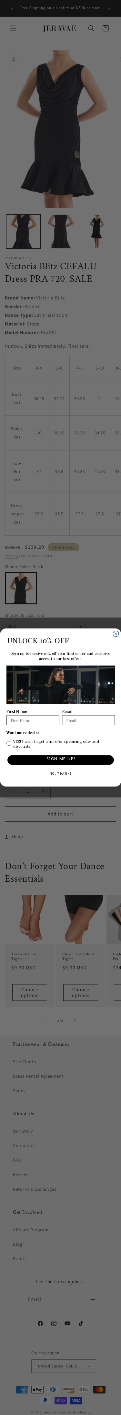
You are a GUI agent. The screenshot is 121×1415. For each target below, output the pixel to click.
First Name (16, 711)
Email (67, 711)
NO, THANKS (60, 775)
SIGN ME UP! (60, 760)
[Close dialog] (116, 634)
